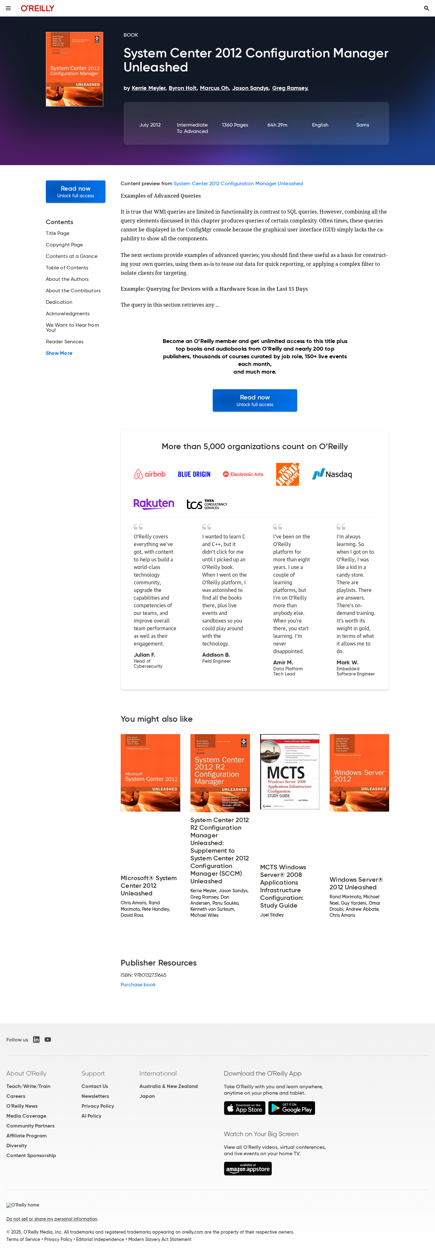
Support (93, 1073)
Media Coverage (26, 1116)
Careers (15, 1096)
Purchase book (138, 984)
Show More (59, 353)
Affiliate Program (26, 1135)
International (158, 1073)
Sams (362, 125)
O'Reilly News (22, 1106)
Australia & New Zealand (168, 1086)
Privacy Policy (98, 1106)
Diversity (16, 1145)
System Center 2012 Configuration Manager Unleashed (238, 183)
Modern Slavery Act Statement (159, 1239)
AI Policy (91, 1116)
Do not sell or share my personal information (51, 1219)
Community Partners (30, 1125)
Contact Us (95, 1086)
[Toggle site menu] (8, 8)
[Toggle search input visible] (426, 8)
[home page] (37, 8)
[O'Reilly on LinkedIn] (36, 1039)
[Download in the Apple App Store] (245, 1113)
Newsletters (95, 1096)
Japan (147, 1096)
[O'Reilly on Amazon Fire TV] (248, 1174)
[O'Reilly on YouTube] (48, 1039)
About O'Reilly (26, 1073)
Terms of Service (23, 1239)
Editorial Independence (100, 1239)
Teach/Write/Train (28, 1086)
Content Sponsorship (31, 1155)
